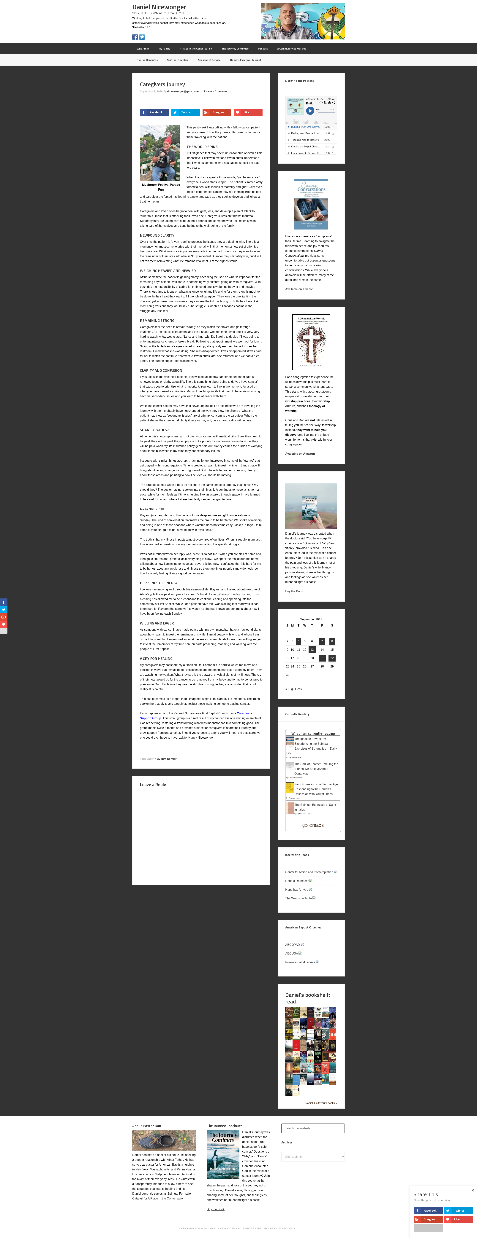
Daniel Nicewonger (159, 7)
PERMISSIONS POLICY (284, 1228)
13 (312, 649)
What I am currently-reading (313, 733)
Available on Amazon (299, 289)
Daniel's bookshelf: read (307, 998)
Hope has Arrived (297, 889)
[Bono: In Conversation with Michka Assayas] (289, 1028)
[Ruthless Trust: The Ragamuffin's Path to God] (332, 1061)
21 (322, 658)
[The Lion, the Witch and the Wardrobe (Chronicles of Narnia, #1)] (325, 1050)
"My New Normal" (166, 758)
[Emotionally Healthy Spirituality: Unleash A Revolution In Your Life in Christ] (303, 1038)
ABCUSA (291, 953)
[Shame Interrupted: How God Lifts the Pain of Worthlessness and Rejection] (303, 1072)
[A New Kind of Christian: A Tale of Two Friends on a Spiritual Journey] (332, 1050)
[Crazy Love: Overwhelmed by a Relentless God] (310, 1028)
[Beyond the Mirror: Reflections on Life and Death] (325, 1016)
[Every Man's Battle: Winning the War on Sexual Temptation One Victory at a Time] (310, 1039)
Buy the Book (294, 591)
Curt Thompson (295, 778)
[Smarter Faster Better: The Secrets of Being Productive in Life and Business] (325, 1072)
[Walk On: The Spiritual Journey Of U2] (325, 1082)
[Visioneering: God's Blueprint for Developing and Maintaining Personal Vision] (318, 1083)
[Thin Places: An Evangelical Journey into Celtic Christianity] (303, 1084)
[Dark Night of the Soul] (318, 1028)
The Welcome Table (298, 898)
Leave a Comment (215, 91)
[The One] (289, 1060)
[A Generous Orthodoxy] (318, 1039)
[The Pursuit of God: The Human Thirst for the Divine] (303, 1062)
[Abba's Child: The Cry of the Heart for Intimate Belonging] (289, 1016)
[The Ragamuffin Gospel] (310, 1062)
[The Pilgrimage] (296, 1061)
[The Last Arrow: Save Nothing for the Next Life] (318, 1050)
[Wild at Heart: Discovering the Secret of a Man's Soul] (289, 1095)
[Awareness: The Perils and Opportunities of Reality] (310, 1017)
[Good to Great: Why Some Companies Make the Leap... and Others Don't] (332, 1039)
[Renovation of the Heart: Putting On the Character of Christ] (318, 1061)
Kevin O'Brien (295, 757)
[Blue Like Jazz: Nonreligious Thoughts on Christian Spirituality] (332, 1017)
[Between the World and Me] (318, 1016)
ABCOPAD (293, 944)
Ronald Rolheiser (297, 880)
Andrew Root (294, 798)
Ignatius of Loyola (304, 813)
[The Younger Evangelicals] (296, 1095)
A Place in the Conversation (166, 1198)
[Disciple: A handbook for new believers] (332, 1027)
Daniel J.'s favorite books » (321, 1102)
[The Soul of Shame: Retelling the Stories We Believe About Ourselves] (290, 771)
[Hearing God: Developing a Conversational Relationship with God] (289, 1050)
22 (332, 658)
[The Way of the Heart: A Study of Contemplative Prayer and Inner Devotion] (332, 1083)
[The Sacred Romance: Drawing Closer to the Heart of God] (289, 1072)
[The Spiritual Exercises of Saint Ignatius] (290, 813)
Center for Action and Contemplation (309, 872)
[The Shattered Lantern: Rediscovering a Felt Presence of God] (318, 1072)
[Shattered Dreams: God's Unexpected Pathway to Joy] (310, 1072)
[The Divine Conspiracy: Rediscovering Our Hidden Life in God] (289, 1039)
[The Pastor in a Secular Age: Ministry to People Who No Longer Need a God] (296, 1083)
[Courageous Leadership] (303, 1027)
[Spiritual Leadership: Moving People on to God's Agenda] (289, 1083)
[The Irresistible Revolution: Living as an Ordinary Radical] (303, 1049)
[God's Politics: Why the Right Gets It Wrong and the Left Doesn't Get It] (325, 1039)
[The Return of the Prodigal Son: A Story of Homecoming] (325, 1061)
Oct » (298, 689)
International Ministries (300, 962)
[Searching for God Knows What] (296, 1072)
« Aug (289, 689)
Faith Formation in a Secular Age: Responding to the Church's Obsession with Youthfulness (316, 789)
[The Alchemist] (303, 1016)
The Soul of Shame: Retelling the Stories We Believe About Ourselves (316, 768)
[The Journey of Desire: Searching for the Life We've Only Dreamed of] (310, 1050)
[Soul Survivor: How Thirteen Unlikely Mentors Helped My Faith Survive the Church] (332, 1072)
